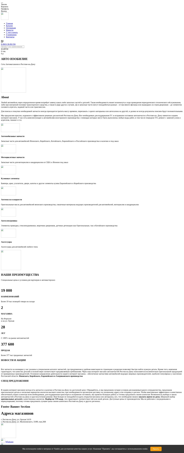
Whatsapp (9, 442)
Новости (9, 30)
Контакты (10, 37)
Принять (156, 449)
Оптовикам (11, 28)
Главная (9, 23)
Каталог (9, 26)
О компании (11, 35)
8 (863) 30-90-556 (8, 44)
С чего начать (12, 32)
